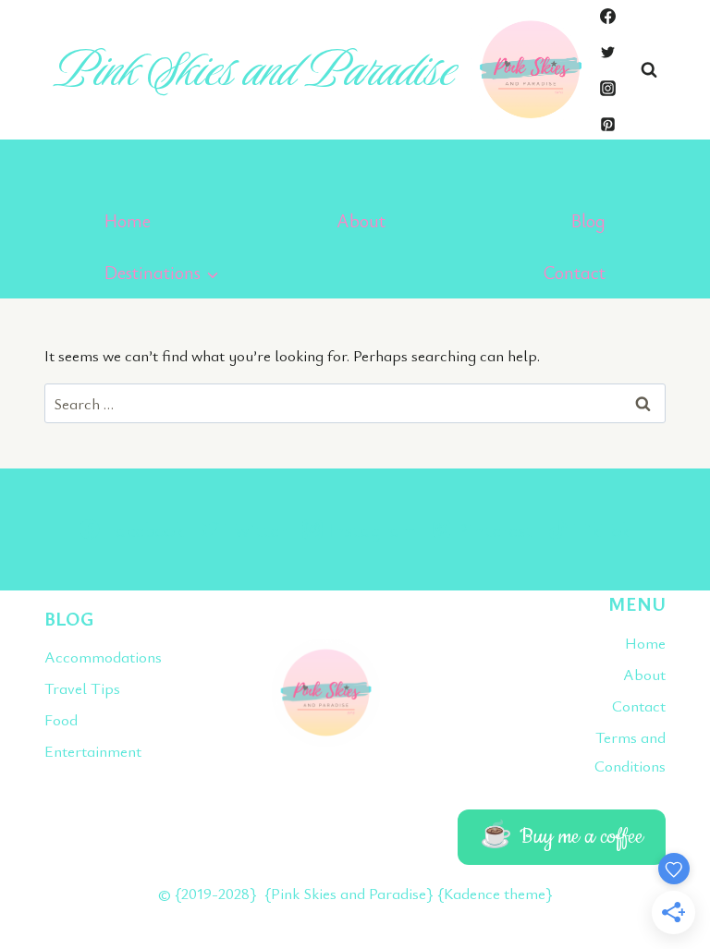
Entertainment (84, 750)
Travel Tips (82, 688)
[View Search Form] (649, 70)
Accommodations (84, 656)
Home (127, 220)
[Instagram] (607, 87)
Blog (588, 220)
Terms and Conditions (630, 751)
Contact (575, 272)
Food (61, 719)
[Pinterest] (607, 124)
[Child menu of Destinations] (161, 272)
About (361, 220)
